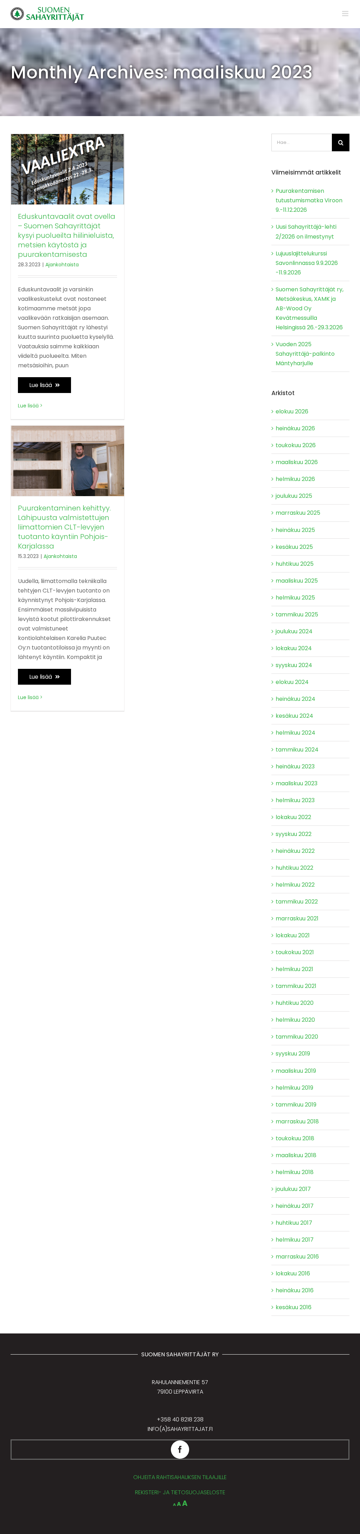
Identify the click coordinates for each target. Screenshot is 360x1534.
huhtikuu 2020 (295, 1003)
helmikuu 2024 (295, 733)
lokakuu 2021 (293, 935)
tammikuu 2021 (296, 986)
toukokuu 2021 (295, 952)
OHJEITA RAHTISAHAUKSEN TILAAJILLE (180, 1477)
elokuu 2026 (292, 411)
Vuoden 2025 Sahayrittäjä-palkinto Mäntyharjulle (305, 353)
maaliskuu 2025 (297, 581)
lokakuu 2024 (294, 648)
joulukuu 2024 (294, 631)
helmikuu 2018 (295, 1172)
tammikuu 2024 (297, 750)
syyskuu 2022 (293, 834)
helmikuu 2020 (295, 1020)
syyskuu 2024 (294, 665)
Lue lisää (41, 385)
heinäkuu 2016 (295, 1290)
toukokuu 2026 (296, 445)
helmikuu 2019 (294, 1088)
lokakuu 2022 (293, 817)
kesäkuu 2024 (294, 716)
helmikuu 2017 (295, 1240)
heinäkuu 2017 (295, 1206)
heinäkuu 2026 (295, 428)
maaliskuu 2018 (296, 1155)
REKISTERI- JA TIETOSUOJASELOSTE (180, 1492)
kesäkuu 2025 (294, 547)
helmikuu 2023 (295, 800)
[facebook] (180, 1449)
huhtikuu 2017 (294, 1223)
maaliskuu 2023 (296, 783)
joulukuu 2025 (294, 496)
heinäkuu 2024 (295, 699)
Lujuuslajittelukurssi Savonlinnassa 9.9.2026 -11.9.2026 (307, 263)
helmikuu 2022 (295, 885)
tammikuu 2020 (297, 1037)
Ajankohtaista (62, 264)
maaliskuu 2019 (296, 1071)
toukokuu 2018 (295, 1138)
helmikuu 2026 (295, 479)
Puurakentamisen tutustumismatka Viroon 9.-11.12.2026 (309, 200)
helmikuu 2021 (294, 969)
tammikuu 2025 (297, 614)
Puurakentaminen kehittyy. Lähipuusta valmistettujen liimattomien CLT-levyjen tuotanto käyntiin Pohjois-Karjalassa (64, 527)
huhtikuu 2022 (294, 868)
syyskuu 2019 (293, 1054)
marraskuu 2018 (297, 1121)
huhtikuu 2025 (295, 564)
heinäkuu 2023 (295, 766)
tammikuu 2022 (297, 902)
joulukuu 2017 (293, 1189)
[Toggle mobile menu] (345, 13)
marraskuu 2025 (298, 513)
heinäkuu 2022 (295, 851)
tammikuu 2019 (296, 1105)
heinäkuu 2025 (295, 530)
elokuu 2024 (292, 682)
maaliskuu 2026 (297, 462)
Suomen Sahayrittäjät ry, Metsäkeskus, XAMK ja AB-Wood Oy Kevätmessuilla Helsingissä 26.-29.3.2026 (309, 308)
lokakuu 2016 (293, 1273)
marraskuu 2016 (297, 1257)
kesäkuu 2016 (293, 1307)
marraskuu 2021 (297, 918)
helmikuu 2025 (295, 598)
